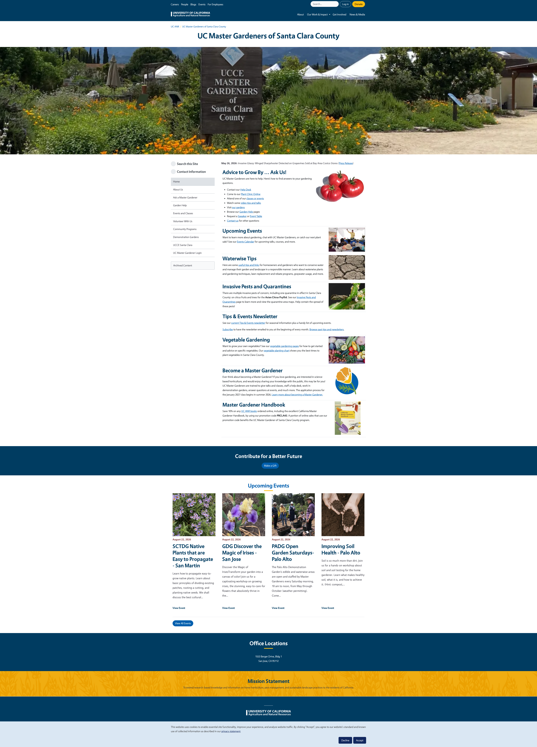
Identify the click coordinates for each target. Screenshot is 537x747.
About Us (178, 189)
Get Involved (339, 14)
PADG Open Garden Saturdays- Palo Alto (293, 552)
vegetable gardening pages (284, 346)
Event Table (256, 216)
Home (176, 181)
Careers (175, 4)
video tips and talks (251, 203)
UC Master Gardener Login (187, 252)
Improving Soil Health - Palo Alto (341, 549)
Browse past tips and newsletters (326, 329)
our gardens (238, 207)
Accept (359, 740)
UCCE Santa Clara (182, 245)
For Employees (215, 4)
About (300, 14)
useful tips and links (248, 265)
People (184, 4)
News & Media (357, 14)
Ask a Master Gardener (185, 197)
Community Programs (184, 229)
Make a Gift (270, 465)
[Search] (337, 4)
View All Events (183, 623)
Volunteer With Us (182, 221)
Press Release (346, 163)
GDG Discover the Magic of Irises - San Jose (242, 552)
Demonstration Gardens (186, 237)
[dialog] (268, 734)
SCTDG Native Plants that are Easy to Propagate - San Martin (193, 556)
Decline (345, 740)
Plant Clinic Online (250, 194)
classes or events (255, 198)
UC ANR (175, 26)
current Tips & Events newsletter (248, 322)
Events (201, 4)
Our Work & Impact (317, 14)
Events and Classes (183, 213)
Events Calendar (245, 241)
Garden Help (180, 205)
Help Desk (245, 189)
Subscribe (227, 329)
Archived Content (182, 265)
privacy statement (230, 731)
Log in (345, 4)
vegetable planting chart (276, 350)
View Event (179, 608)
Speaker (242, 216)
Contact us (232, 220)
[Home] (190, 14)
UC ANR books (249, 411)
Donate (359, 4)
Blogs (193, 4)
